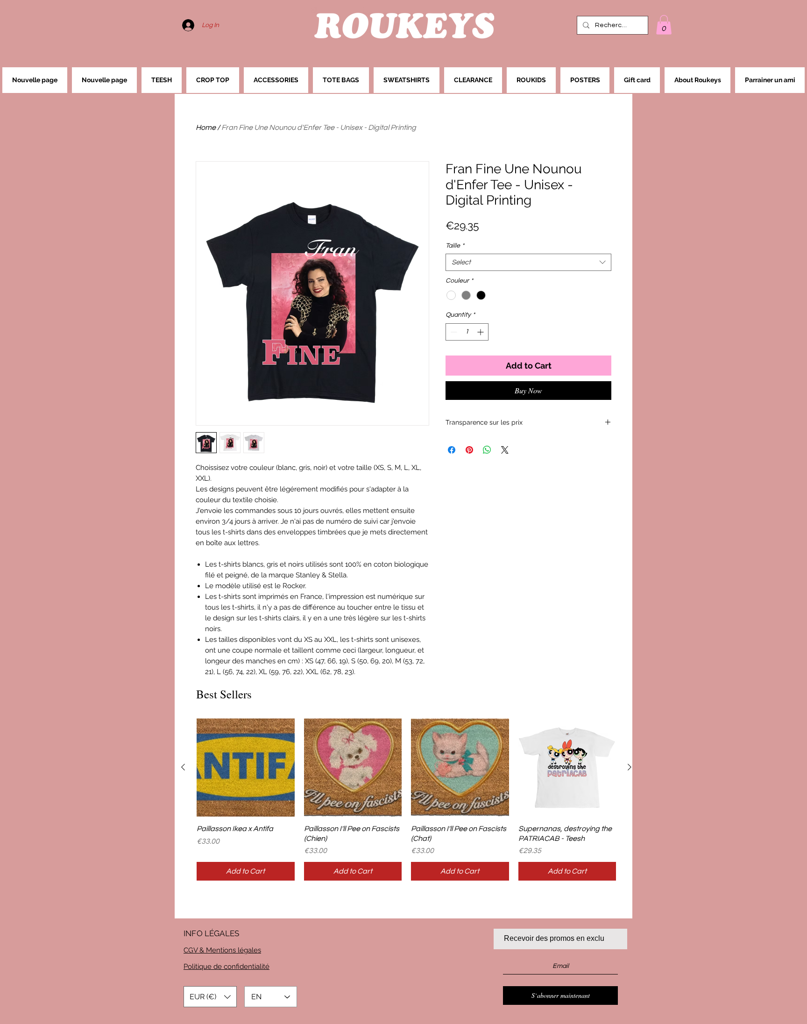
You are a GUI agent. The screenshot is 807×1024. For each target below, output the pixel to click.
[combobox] (528, 262)
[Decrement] (453, 332)
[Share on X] (504, 449)
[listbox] (210, 996)
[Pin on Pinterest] (469, 449)
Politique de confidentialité (226, 966)
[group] (406, 799)
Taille (455, 245)
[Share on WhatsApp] (487, 449)
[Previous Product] (183, 767)
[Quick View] (246, 767)
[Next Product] (629, 767)
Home (206, 127)
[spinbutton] (467, 332)
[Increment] (481, 332)
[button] (664, 25)
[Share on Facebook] (451, 449)
